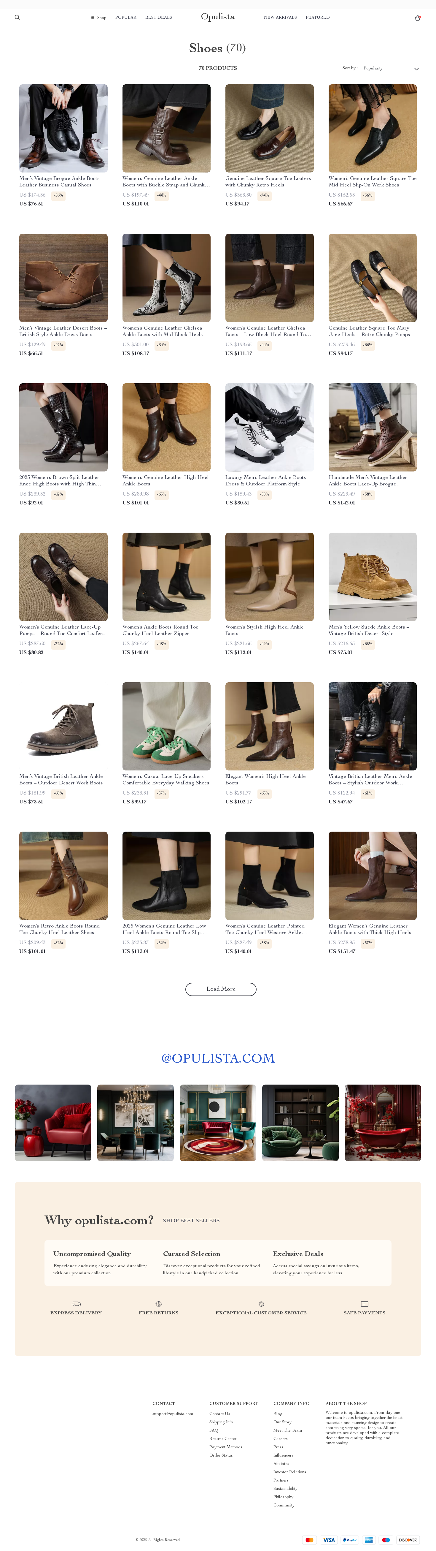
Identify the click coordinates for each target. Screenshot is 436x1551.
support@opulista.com (172, 1414)
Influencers (283, 1456)
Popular (125, 18)
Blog (277, 1414)
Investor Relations (289, 1472)
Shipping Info (221, 1422)
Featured (318, 18)
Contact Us (219, 1414)
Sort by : (350, 68)
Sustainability (285, 1489)
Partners (281, 1481)
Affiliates (281, 1464)
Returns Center (222, 1439)
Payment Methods (225, 1447)
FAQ (213, 1431)
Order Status (221, 1456)
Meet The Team (287, 1431)
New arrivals (280, 18)
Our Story (282, 1422)
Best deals (158, 18)
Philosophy (283, 1497)
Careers (280, 1439)
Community (284, 1505)
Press (278, 1447)
